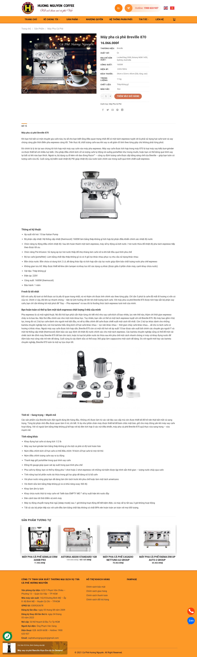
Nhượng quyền (94, 19)
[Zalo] (191, 620)
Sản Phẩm (72, 19)
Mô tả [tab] (24, 126)
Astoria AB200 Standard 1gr (79, 556)
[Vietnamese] (172, 8)
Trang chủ (26, 28)
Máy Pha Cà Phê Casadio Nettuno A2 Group (118, 558)
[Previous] (22, 547)
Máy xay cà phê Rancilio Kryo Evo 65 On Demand (40, 650)
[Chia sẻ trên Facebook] (103, 110)
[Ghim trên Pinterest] (117, 110)
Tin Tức (143, 19)
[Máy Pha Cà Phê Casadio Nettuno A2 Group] (118, 539)
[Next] (175, 547)
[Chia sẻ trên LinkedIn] (122, 110)
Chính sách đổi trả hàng (97, 599)
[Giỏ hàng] (174, 19)
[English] (166, 8)
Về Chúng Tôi (50, 19)
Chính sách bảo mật (95, 587)
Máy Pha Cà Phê (55, 28)
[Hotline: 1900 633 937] (128, 8)
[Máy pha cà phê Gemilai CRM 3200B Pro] (39, 539)
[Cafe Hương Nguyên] (48, 8)
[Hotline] (191, 611)
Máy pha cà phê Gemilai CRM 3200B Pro (39, 558)
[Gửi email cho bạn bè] (112, 110)
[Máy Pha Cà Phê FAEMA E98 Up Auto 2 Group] (157, 539)
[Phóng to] (25, 90)
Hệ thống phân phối (120, 19)
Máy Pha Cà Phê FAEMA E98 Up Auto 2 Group (157, 558)
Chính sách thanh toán (97, 595)
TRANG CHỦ (31, 19)
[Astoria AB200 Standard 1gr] (79, 539)
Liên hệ (160, 19)
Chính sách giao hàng (96, 591)
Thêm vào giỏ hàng (128, 96)
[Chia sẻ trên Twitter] (108, 110)
